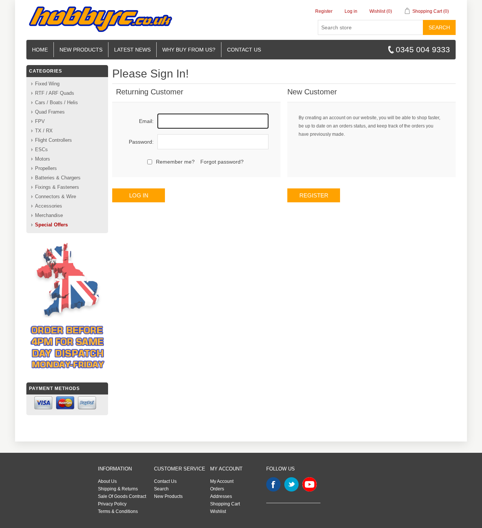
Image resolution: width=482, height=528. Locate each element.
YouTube (309, 484)
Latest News (132, 50)
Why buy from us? (188, 50)
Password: (141, 142)
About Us (107, 481)
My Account (221, 481)
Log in (351, 11)
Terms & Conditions (118, 511)
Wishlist (218, 511)
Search (439, 27)
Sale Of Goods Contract (122, 496)
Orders (217, 489)
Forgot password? (222, 162)
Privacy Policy (112, 504)
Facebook (273, 484)
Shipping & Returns (118, 489)
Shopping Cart (225, 504)
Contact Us (165, 481)
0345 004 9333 (423, 49)
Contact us (244, 50)
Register (324, 11)
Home (40, 50)
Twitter (291, 484)
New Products (80, 50)
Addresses (221, 496)
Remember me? (175, 162)
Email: (146, 121)
